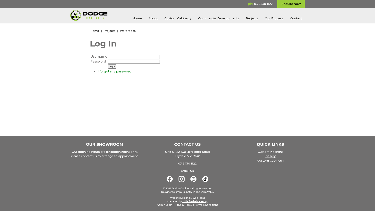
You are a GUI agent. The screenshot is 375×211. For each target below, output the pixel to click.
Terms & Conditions (206, 204)
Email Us (187, 171)
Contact (296, 18)
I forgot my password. (115, 71)
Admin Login (164, 204)
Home (137, 18)
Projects (252, 18)
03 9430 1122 (263, 4)
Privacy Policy (183, 204)
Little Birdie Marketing (195, 201)
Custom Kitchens (270, 152)
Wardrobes (128, 31)
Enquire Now (291, 4)
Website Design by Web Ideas (187, 197)
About (153, 18)
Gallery (270, 156)
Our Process (274, 18)
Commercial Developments (218, 18)
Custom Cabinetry (177, 18)
